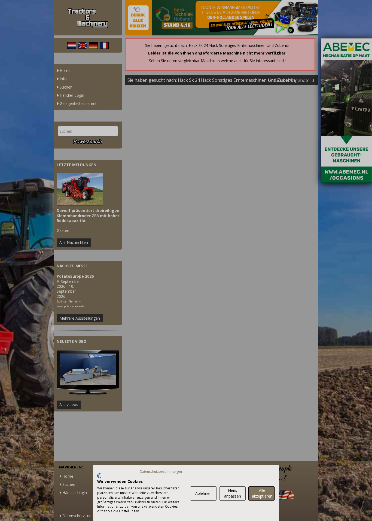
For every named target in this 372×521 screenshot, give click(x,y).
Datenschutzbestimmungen (161, 471)
